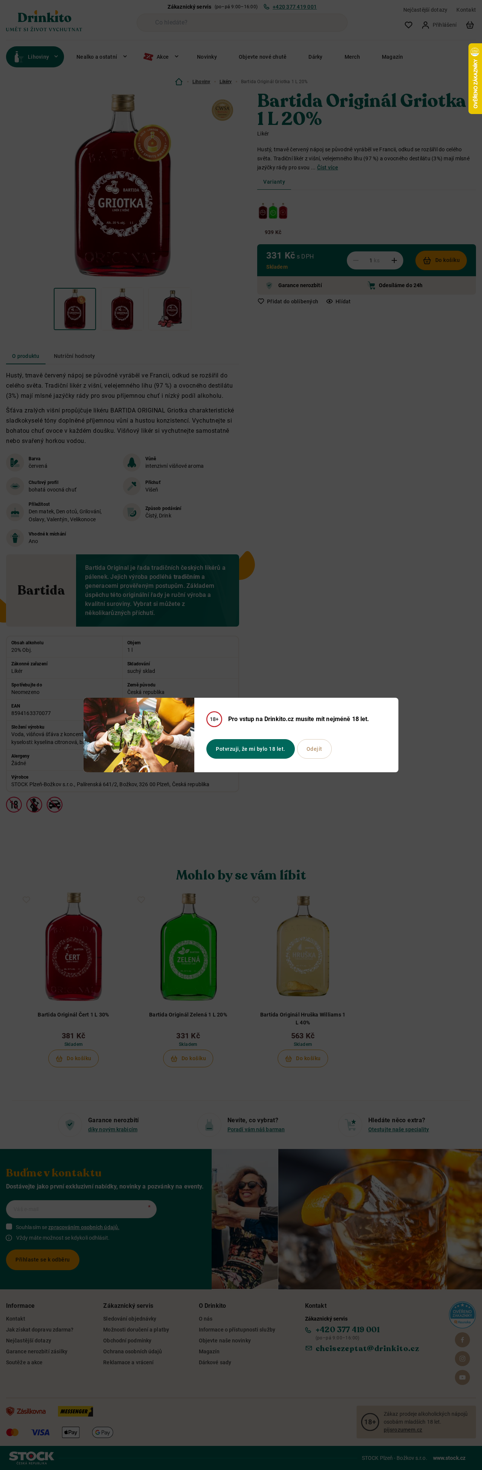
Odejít (314, 749)
